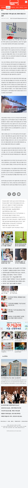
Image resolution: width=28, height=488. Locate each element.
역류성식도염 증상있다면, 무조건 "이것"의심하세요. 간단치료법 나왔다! (14, 213)
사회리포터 (8, 7)
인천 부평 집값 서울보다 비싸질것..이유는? (11, 215)
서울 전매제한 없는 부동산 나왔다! (9, 211)
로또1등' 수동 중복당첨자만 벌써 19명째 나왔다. (14, 281)
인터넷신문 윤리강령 (24, 421)
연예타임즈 (21, 7)
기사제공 (8, 421)
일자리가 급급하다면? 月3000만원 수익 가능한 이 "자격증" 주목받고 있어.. (14, 217)
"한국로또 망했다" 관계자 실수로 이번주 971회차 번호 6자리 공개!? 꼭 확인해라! (14, 201)
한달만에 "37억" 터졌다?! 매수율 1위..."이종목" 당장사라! (13, 219)
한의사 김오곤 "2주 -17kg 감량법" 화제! (12, 277)
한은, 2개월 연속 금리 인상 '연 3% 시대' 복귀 (16, 9)
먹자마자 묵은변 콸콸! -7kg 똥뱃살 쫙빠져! (11, 209)
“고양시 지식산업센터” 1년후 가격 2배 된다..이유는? (13, 227)
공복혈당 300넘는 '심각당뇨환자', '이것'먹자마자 (12, 223)
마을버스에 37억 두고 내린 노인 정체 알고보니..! (12, 207)
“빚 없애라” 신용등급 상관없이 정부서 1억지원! (14, 270)
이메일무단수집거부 (17, 421)
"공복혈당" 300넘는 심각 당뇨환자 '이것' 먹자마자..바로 (15, 268)
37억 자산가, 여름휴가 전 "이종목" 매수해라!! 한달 (12, 205)
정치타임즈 (3, 7)
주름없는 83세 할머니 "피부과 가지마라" (12, 274)
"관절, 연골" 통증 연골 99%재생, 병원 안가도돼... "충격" (13, 221)
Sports (25, 7)
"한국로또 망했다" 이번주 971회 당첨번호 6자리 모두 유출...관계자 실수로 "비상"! (14, 203)
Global (17, 7)
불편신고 (12, 421)
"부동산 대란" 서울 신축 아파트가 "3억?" (10, 225)
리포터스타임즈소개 (3, 421)
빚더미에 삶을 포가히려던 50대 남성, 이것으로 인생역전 (15, 272)
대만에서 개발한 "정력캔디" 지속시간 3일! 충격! (14, 279)
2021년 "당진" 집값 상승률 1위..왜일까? (12, 283)
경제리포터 (13, 7)
